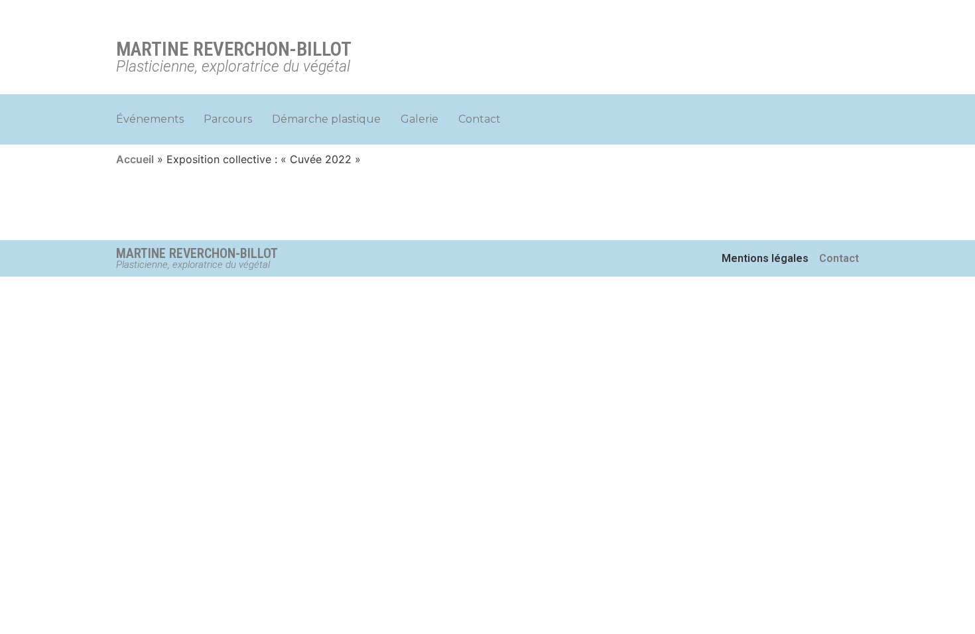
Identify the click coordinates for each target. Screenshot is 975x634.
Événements (150, 119)
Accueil (135, 159)
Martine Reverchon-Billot (234, 49)
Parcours (228, 119)
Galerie (419, 119)
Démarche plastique (326, 119)
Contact (479, 119)
